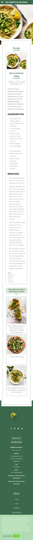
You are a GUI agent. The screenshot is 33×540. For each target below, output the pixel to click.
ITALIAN (10, 278)
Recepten (16, 508)
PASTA (9, 280)
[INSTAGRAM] (18, 428)
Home (16, 499)
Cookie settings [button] (7, 536)
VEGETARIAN (11, 281)
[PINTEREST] (14, 428)
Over (16, 504)
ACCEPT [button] (16, 536)
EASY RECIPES (11, 275)
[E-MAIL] (22, 428)
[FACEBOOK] (11, 428)
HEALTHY (10, 276)
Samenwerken (16, 512)
